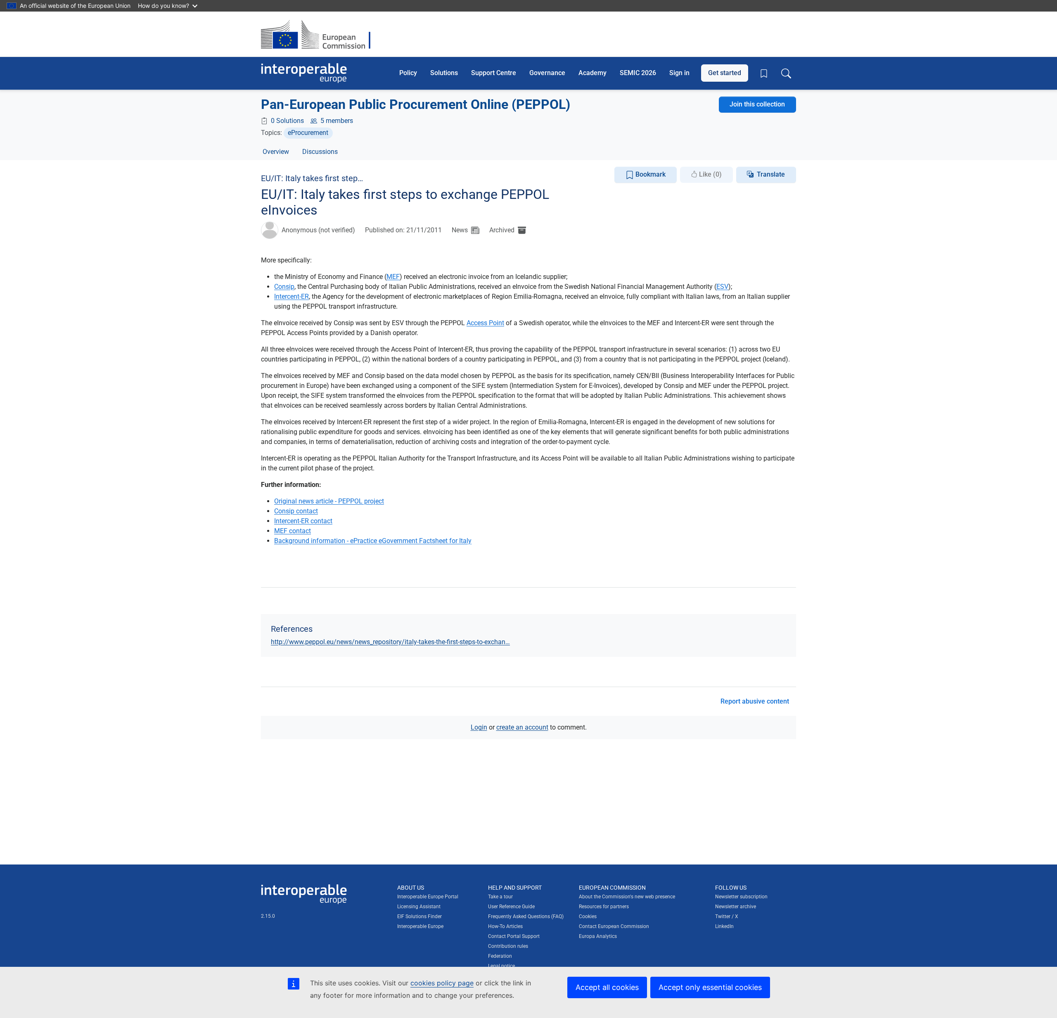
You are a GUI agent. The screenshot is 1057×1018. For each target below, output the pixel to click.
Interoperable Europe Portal (427, 897)
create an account (522, 727)
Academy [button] (592, 73)
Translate (771, 174)
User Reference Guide (511, 906)
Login (479, 727)
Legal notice (501, 966)
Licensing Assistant (419, 906)
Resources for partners (604, 906)
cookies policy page (442, 983)
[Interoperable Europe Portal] (304, 73)
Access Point (485, 323)
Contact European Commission (614, 926)
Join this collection (757, 104)
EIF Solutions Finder (419, 916)
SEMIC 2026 (638, 73)
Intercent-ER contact (303, 521)
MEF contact (292, 531)
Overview (276, 152)
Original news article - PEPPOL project (329, 501)
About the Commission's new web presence (627, 897)
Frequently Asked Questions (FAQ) (526, 916)
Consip (284, 287)
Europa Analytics (598, 936)
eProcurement (308, 133)
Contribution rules (508, 946)
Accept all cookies (607, 987)
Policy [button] (408, 73)
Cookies (588, 916)
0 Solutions (287, 121)
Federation (500, 956)
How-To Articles (505, 926)
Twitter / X (726, 916)
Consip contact (296, 511)
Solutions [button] (444, 73)
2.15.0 (268, 916)
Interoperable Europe (420, 926)
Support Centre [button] (493, 73)
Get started (724, 73)
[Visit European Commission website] (320, 34)
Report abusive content (754, 701)
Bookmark (650, 174)
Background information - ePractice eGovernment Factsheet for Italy (373, 541)
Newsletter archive (735, 906)
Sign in (679, 73)
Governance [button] (547, 73)
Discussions (320, 152)
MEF (393, 277)
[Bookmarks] (764, 73)
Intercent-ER (291, 296)
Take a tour (500, 897)
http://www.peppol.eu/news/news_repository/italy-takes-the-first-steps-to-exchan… (390, 642)
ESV (722, 287)
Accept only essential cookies (710, 987)
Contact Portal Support (514, 936)
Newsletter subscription (741, 897)
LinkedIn (724, 926)
